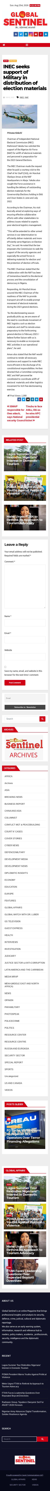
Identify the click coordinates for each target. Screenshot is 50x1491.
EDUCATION (11, 887)
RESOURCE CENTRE (15, 1042)
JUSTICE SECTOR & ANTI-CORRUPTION (25, 963)
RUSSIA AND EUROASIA (17, 1049)
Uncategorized (11, 1076)
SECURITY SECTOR (15, 1055)
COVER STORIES (13, 838)
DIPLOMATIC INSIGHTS (16, 873)
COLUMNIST (11, 818)
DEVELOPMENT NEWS (16, 866)
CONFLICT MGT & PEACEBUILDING (22, 825)
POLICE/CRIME (12, 1021)
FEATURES (10, 901)
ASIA (7, 790)
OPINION (9, 1000)
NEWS (6, 61)
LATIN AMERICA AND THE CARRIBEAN (24, 970)
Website (8, 650)
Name (7, 616)
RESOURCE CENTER (15, 1035)
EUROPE (9, 894)
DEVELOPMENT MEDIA (16, 859)
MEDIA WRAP (11, 977)
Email (7, 633)
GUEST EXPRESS (14, 928)
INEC (22, 97)
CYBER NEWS (12, 845)
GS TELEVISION (13, 921)
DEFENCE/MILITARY (15, 852)
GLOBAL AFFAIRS (13, 907)
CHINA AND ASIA (13, 811)
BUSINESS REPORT (15, 804)
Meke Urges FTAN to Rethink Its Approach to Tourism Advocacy (24, 520)
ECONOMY (10, 880)
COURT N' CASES (14, 831)
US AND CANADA (13, 1083)
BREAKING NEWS (14, 797)
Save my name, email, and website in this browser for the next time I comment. (23, 673)
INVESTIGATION (13, 949)
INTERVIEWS (11, 942)
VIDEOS (9, 1090)
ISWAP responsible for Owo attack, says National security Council (16, 413)
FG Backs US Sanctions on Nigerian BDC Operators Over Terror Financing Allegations (24, 1135)
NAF (27, 97)
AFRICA (8, 776)
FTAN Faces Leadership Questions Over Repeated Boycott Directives (24, 1276)
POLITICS (13, 61)
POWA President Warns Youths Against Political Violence (25, 490)
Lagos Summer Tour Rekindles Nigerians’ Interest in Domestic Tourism (22, 459)
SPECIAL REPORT (14, 1062)
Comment (9, 561)
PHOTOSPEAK (12, 1014)
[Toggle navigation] (27, 45)
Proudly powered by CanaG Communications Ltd (24, 1475)
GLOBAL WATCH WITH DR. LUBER (22, 914)
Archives (9, 783)
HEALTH (9, 935)
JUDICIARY (10, 956)
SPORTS (9, 1069)
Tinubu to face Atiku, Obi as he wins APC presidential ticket (34, 413)
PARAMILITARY (12, 1007)
